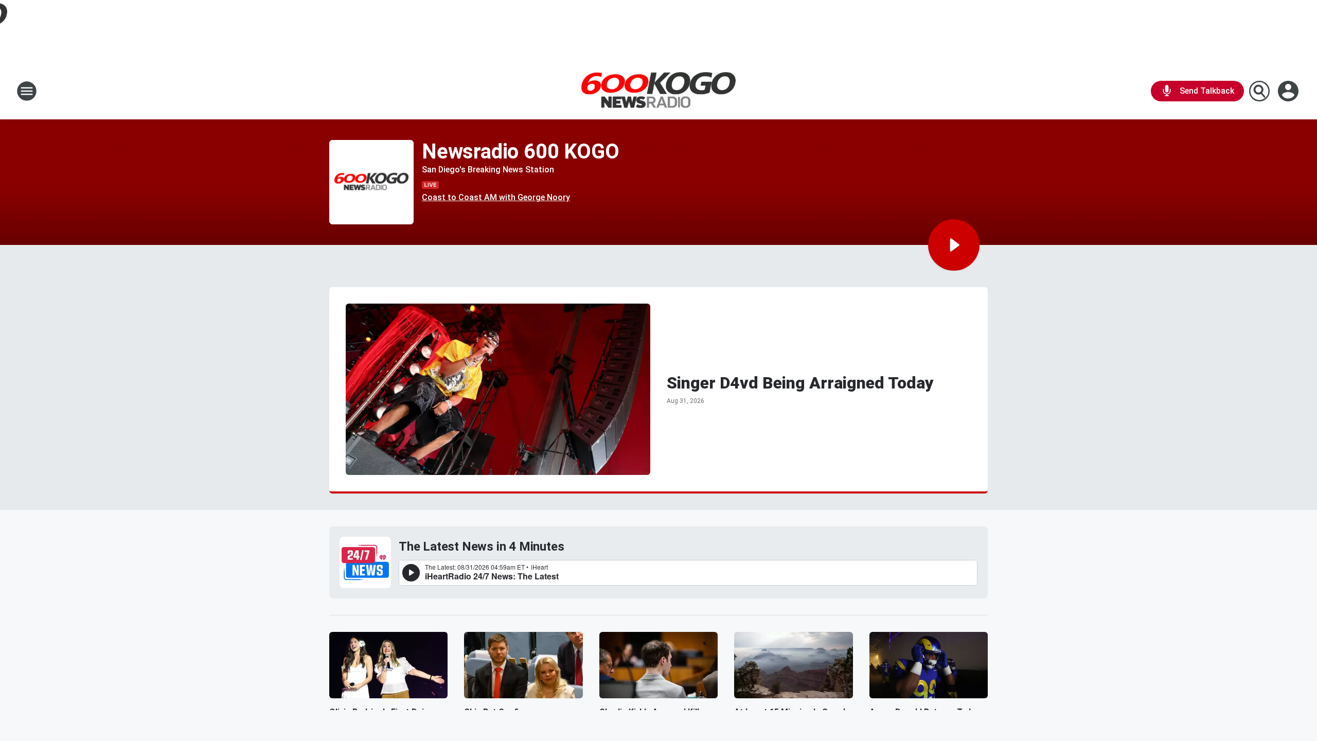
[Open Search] (1259, 91)
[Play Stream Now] (954, 245)
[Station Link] (658, 91)
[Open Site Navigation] (26, 91)
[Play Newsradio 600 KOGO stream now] (371, 182)
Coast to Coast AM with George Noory (496, 197)
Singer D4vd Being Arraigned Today (800, 383)
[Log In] (1289, 91)
